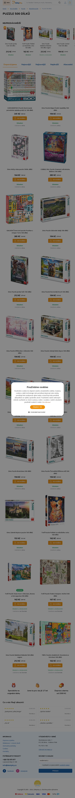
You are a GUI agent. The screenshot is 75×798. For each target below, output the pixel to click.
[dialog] (37, 399)
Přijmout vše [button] (37, 407)
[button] (37, 412)
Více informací (46, 402)
